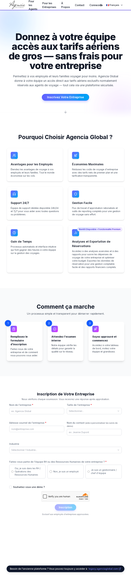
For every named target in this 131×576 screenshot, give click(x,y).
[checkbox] (10, 487)
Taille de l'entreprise (79, 405)
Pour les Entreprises (49, 5)
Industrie (14, 443)
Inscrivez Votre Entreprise (65, 97)
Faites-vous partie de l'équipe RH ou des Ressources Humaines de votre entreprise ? (58, 461)
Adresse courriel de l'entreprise (27, 422)
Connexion (96, 5)
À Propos (65, 5)
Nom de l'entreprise (21, 405)
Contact (79, 5)
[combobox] (94, 411)
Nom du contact (92, 424)
